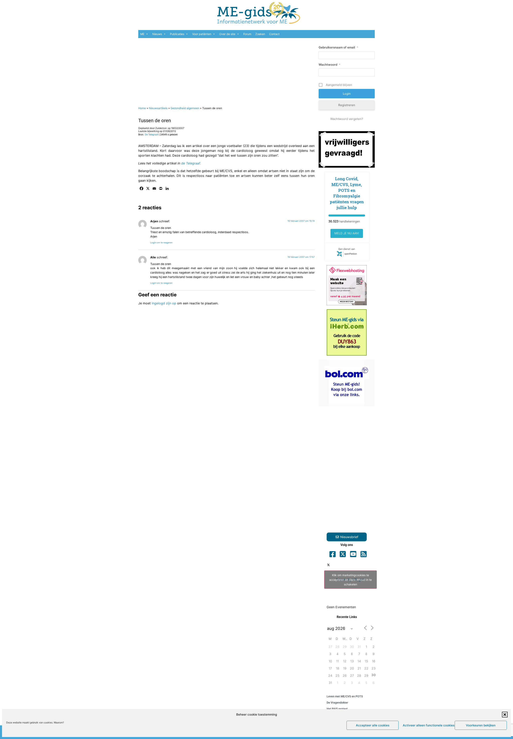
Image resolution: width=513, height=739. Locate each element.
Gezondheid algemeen (185, 108)
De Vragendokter (337, 702)
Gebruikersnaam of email (338, 47)
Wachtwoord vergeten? (346, 119)
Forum (247, 34)
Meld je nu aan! (346, 233)
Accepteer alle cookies (372, 725)
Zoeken (260, 34)
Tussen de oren (154, 120)
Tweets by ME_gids (350, 579)
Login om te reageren (161, 242)
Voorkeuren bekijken (481, 725)
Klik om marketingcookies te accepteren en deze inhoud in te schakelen (350, 579)
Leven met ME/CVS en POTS (345, 696)
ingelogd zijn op (164, 303)
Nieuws (157, 34)
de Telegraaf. (191, 163)
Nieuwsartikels (158, 108)
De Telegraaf (151, 134)
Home (142, 108)
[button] (505, 715)
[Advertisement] (226, 70)
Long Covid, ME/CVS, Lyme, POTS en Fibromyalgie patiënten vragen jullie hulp (347, 193)
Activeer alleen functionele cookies (428, 725)
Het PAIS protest (337, 708)
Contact (274, 34)
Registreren (346, 105)
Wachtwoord (329, 64)
